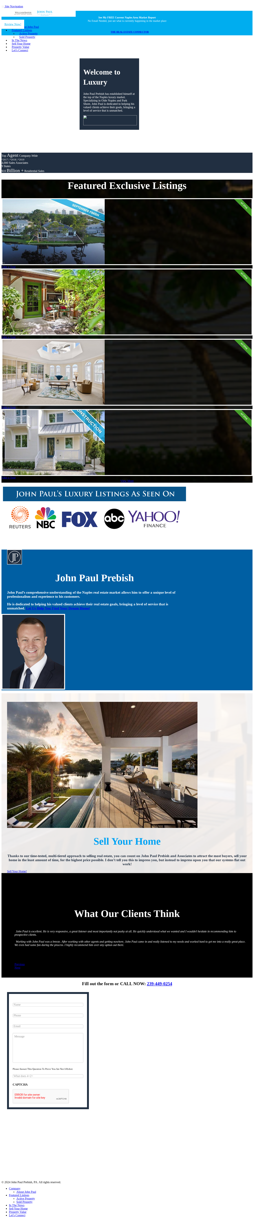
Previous (20, 964)
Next (17, 967)
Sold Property (24, 1201)
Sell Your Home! (17, 871)
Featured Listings (19, 1195)
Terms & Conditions (128, 1153)
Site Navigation (13, 6)
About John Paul (26, 1191)
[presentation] (41, 1096)
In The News (16, 1205)
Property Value (17, 1211)
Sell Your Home (18, 1208)
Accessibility (146, 1153)
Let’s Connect (20, 50)
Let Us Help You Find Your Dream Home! (58, 608)
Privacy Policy (108, 1153)
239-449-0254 (159, 983)
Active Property (25, 1198)
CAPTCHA (20, 1084)
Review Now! (12, 24)
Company (14, 1188)
